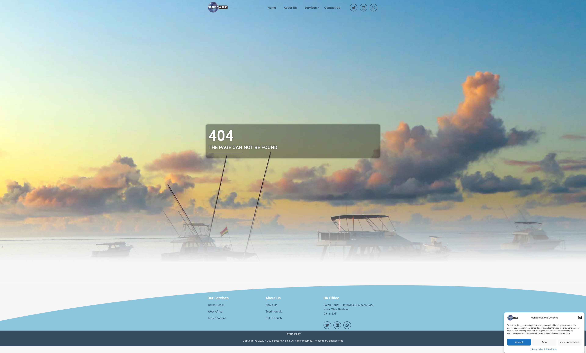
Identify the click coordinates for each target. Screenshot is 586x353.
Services (310, 7)
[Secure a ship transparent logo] (218, 7)
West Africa (215, 311)
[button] (579, 317)
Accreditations (217, 318)
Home (272, 7)
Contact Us (332, 7)
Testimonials (274, 311)
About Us (290, 7)
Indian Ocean (216, 305)
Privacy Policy (536, 349)
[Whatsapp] (373, 7)
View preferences (569, 342)
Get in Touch (274, 318)
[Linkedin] (363, 7)
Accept (519, 342)
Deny (544, 342)
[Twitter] (353, 7)
